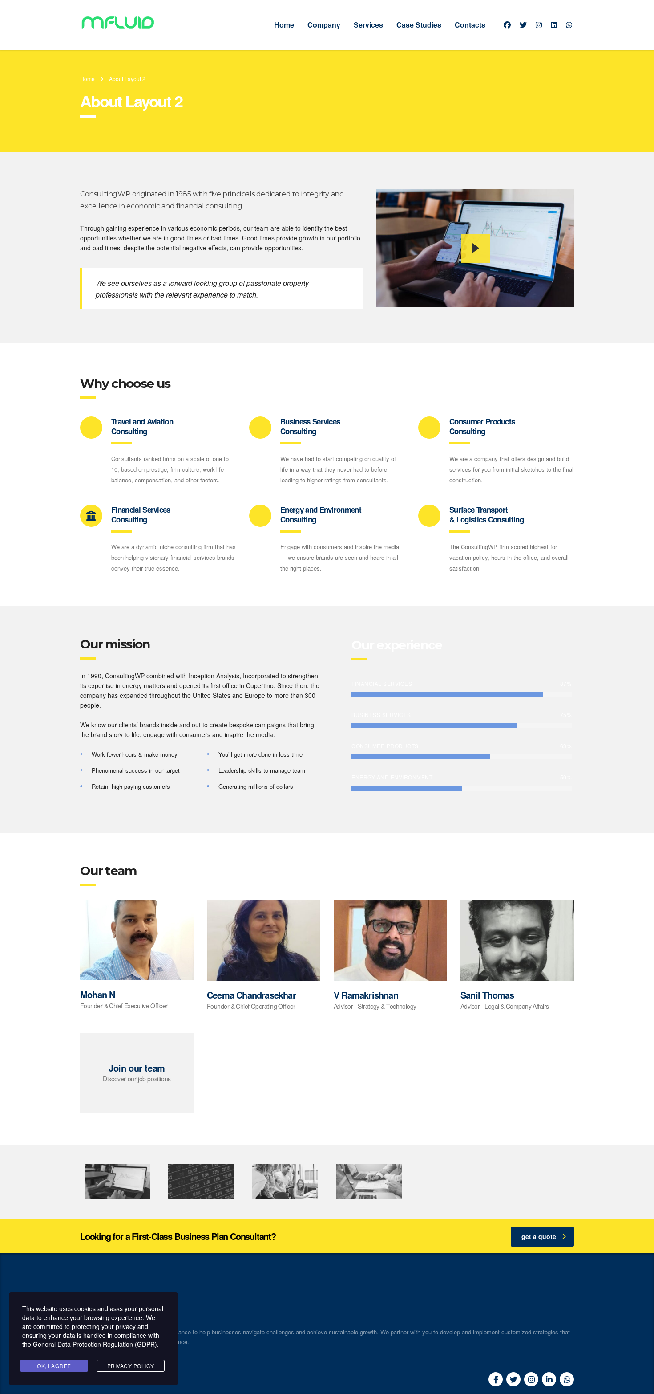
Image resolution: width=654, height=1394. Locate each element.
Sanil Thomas (487, 994)
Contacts (470, 25)
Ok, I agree (54, 1366)
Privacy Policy (130, 1366)
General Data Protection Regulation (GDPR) (95, 1344)
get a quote (538, 1236)
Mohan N (97, 994)
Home (284, 25)
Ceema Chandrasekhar (251, 994)
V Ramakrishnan (366, 994)
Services (368, 25)
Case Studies (418, 25)
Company (323, 25)
